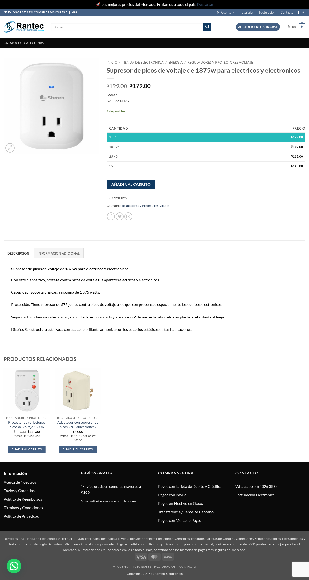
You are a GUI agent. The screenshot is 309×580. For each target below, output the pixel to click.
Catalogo (12, 43)
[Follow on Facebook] (298, 12)
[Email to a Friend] (128, 216)
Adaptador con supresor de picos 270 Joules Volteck (77, 424)
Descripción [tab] (18, 253)
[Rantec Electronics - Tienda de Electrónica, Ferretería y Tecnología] (24, 27)
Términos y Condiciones (23, 507)
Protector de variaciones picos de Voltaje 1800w (26, 424)
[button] (258, 27)
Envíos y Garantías (19, 490)
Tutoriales (247, 12)
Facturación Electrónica (254, 494)
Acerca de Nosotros (20, 482)
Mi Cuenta (224, 12)
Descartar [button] (205, 4)
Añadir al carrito (131, 184)
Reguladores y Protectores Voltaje (220, 62)
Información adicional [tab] (59, 253)
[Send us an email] (303, 12)
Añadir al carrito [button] (26, 449)
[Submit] (207, 27)
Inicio (112, 62)
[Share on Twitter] (120, 216)
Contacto (287, 12)
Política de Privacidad (21, 516)
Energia (175, 62)
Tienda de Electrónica (143, 62)
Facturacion (267, 12)
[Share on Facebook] (111, 216)
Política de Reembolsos (23, 499)
